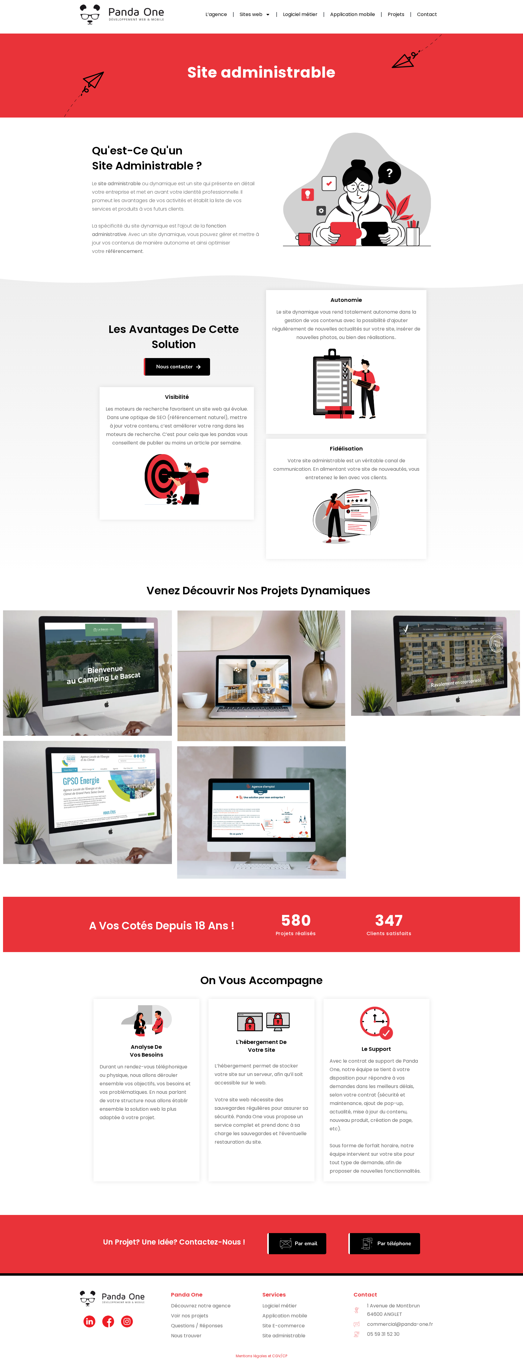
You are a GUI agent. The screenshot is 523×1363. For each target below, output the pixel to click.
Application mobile (352, 14)
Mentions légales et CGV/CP (261, 1355)
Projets (396, 14)
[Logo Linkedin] (89, 1321)
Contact (427, 14)
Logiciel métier (300, 14)
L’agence (216, 14)
